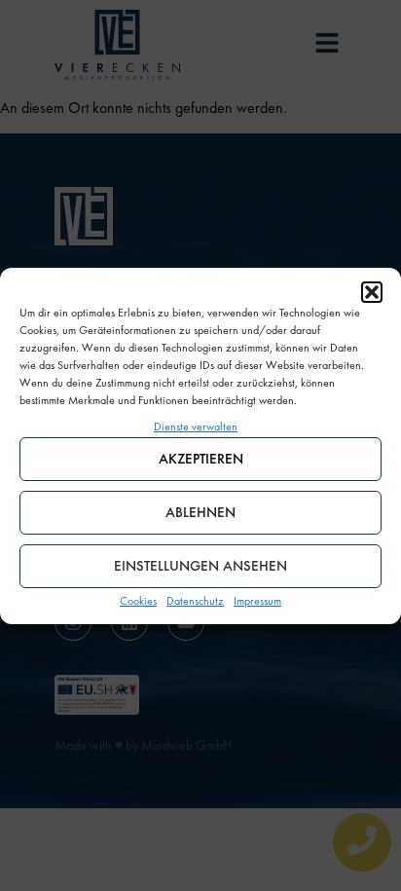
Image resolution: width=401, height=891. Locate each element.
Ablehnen (200, 512)
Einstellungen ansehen (200, 565)
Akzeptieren (201, 458)
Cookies (138, 601)
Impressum (257, 601)
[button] (372, 292)
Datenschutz (195, 601)
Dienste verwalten (195, 426)
